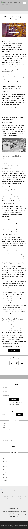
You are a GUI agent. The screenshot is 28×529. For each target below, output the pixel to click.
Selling (14, 368)
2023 (5, 464)
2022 (5, 466)
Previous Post (7, 377)
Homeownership (5, 431)
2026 (5, 456)
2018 (5, 477)
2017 (5, 480)
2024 (5, 461)
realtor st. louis (5, 436)
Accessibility (14, 517)
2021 (5, 469)
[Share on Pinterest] (17, 363)
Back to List (14, 350)
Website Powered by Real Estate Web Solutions (14, 523)
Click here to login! (14, 404)
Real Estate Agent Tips (6, 433)
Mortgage (4, 438)
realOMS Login (14, 526)
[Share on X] (11, 363)
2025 (5, 458)
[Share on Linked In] (22, 363)
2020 (5, 472)
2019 (5, 474)
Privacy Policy (8, 517)
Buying (3, 427)
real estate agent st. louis (7, 429)
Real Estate (4, 423)
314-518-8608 (16, 505)
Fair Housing (20, 517)
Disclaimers (24, 525)
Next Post (22, 377)
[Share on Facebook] (6, 363)
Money (3, 435)
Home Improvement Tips (7, 440)
